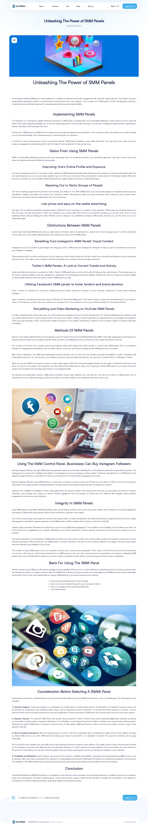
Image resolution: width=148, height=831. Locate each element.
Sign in (41, 6)
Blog (78, 6)
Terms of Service (130, 822)
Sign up (90, 6)
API (67, 6)
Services (55, 6)
